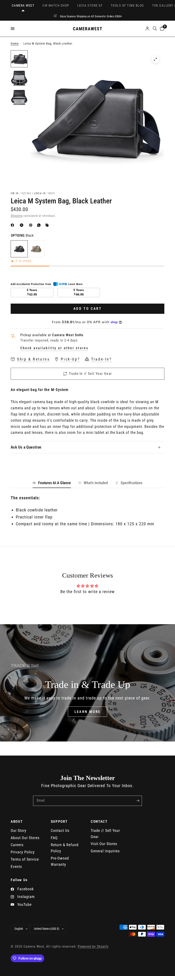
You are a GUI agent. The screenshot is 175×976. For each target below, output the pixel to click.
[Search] (154, 29)
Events (16, 866)
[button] (87, 712)
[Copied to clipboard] (47, 225)
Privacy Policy (23, 852)
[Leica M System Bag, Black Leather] (19, 248)
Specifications (131, 483)
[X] (22, 225)
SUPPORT (59, 821)
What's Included (96, 483)
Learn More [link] (75, 284)
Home (15, 43)
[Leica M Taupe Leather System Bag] (36, 248)
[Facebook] (13, 225)
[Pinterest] (31, 225)
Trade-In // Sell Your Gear (90, 374)
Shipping (17, 216)
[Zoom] (155, 59)
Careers (17, 845)
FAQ (54, 838)
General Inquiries (105, 851)
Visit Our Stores (104, 843)
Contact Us (60, 830)
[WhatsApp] (39, 225)
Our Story (18, 830)
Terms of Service (25, 859)
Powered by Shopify (93, 946)
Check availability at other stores (54, 348)
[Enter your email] (137, 801)
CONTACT (99, 821)
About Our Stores (25, 838)
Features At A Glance (54, 483)
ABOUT (17, 821)
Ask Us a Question (26, 447)
